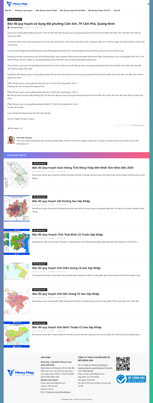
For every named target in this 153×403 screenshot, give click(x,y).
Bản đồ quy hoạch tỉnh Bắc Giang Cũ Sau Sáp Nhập (65, 294)
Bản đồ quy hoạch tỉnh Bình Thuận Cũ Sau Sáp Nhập (66, 327)
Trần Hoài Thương (16, 28)
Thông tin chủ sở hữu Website (58, 392)
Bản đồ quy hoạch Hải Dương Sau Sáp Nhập (61, 201)
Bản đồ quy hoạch (15, 19)
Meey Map (69, 399)
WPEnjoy (89, 399)
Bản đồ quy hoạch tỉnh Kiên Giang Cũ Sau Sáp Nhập (66, 268)
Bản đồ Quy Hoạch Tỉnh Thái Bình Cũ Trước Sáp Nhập (67, 234)
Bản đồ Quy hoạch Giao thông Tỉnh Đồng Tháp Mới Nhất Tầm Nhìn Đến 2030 (82, 167)
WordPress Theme (79, 399)
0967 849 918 (88, 371)
